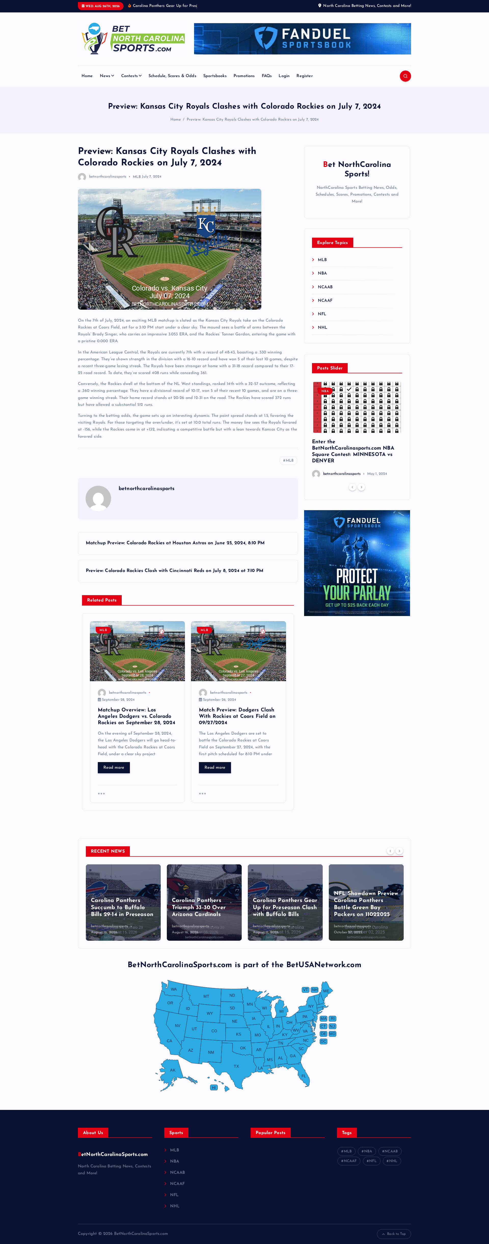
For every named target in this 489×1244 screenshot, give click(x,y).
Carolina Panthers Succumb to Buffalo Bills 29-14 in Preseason (122, 908)
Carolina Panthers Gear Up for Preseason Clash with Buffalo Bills (285, 908)
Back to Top (396, 1234)
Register (304, 76)
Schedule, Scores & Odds (172, 76)
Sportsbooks (215, 76)
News (105, 76)
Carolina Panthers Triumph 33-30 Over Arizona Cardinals (199, 908)
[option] (357, 430)
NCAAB (325, 287)
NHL (322, 328)
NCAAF (325, 301)
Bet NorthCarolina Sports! (357, 170)
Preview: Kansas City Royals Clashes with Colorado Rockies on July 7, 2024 (253, 120)
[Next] (361, 487)
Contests (129, 76)
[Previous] (352, 487)
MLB (137, 177)
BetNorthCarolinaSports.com (113, 1154)
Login (284, 76)
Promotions (244, 76)
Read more (113, 768)
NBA (322, 273)
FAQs (267, 76)
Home (87, 76)
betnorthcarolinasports (108, 177)
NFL (322, 314)
